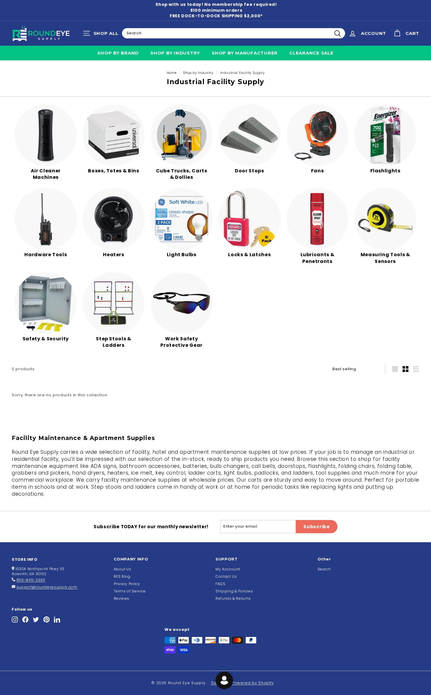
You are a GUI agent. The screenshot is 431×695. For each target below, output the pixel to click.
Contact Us (226, 576)
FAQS (220, 583)
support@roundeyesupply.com (46, 586)
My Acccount (228, 569)
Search (324, 569)
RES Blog (122, 576)
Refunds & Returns (233, 598)
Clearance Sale (311, 53)
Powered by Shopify (253, 683)
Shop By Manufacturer (245, 53)
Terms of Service (130, 591)
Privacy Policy (127, 583)
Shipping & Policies (234, 591)
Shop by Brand (118, 53)
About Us (122, 569)
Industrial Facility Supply (242, 72)
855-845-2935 (30, 579)
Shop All (102, 34)
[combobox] (233, 33)
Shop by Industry (175, 53)
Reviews (122, 598)
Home (172, 72)
